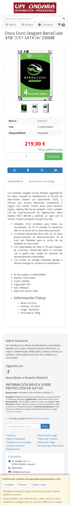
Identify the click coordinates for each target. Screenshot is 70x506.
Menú (12, 24)
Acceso (28, 24)
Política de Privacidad (13, 411)
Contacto (47, 24)
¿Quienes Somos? (15, 445)
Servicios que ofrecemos (50, 445)
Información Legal (47, 435)
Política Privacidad (15, 438)
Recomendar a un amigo (42, 181)
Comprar (53, 156)
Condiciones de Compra (18, 442)
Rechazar (23, 484)
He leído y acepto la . (29, 418)
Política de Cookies (52, 501)
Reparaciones (13, 449)
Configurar (9, 484)
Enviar (45, 426)
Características (15, 181)
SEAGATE (42, 120)
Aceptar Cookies (39, 484)
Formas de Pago (46, 442)
